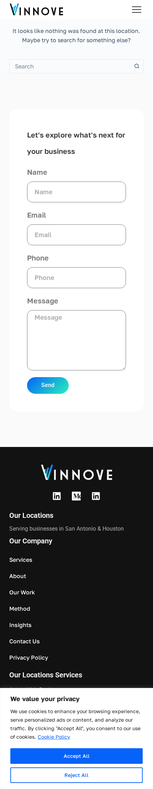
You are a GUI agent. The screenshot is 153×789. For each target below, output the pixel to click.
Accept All (77, 756)
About (17, 576)
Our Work (22, 592)
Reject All (76, 775)
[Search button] (136, 66)
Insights (20, 624)
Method (19, 608)
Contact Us (24, 641)
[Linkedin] (57, 496)
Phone (38, 257)
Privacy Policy (28, 657)
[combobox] (70, 66)
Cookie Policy (54, 737)
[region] (76, 738)
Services (20, 559)
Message (42, 300)
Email (36, 215)
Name (37, 172)
